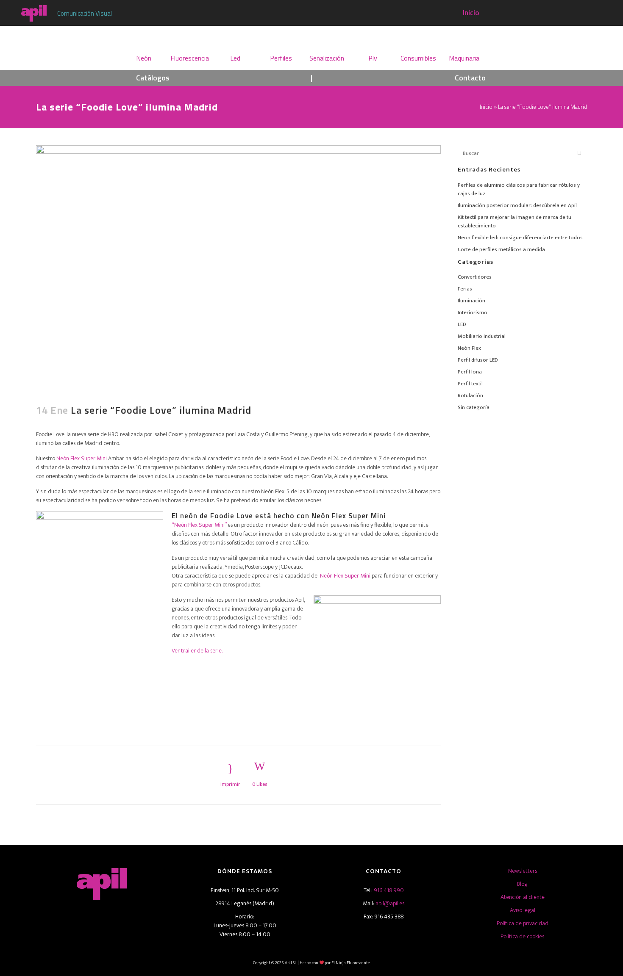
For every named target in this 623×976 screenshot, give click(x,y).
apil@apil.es (389, 903)
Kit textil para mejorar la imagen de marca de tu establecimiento (514, 221)
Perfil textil (470, 383)
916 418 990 (389, 890)
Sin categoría (474, 407)
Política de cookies (522, 936)
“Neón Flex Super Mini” (199, 525)
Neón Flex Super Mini (81, 458)
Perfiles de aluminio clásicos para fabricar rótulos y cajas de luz (519, 189)
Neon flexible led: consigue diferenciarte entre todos (520, 237)
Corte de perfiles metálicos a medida (501, 249)
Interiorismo (472, 312)
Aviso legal (522, 910)
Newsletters (522, 871)
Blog (522, 884)
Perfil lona (470, 371)
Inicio (471, 12)
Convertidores (475, 277)
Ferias (465, 288)
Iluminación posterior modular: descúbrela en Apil (517, 205)
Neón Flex (469, 348)
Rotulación (470, 395)
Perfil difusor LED (478, 360)
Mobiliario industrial (482, 336)
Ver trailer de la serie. (197, 650)
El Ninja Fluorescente (350, 962)
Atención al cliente (523, 897)
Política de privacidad (522, 923)
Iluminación (471, 300)
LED (462, 324)
